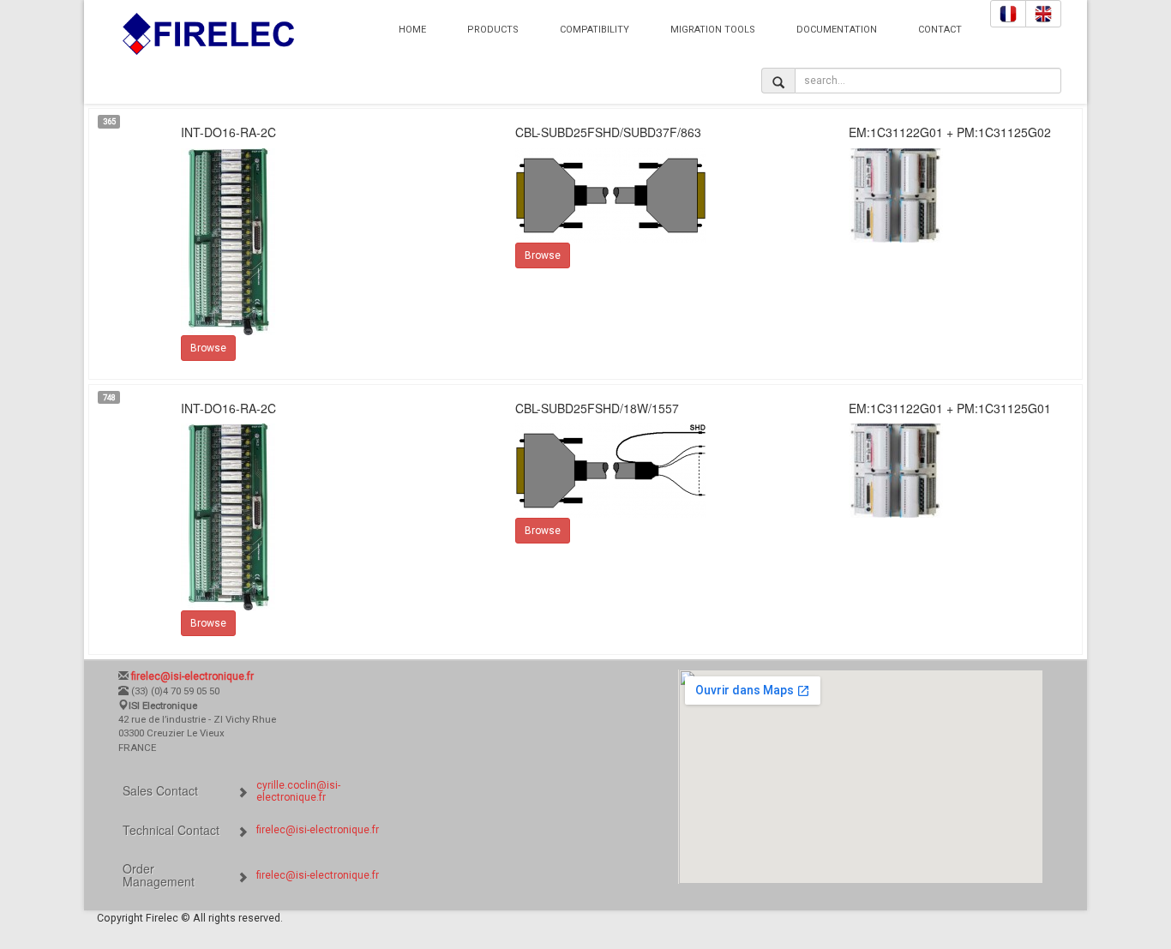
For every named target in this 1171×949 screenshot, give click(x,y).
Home (412, 29)
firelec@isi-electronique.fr (317, 830)
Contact (940, 29)
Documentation (836, 29)
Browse (208, 348)
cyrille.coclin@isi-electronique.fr (298, 791)
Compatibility (594, 29)
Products (493, 29)
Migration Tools (712, 29)
